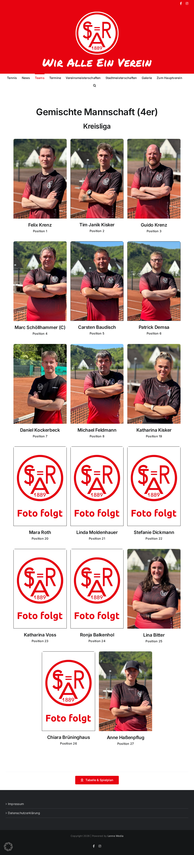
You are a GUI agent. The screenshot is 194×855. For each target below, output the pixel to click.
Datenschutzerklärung (24, 813)
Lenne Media (116, 835)
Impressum (16, 804)
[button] (94, 85)
